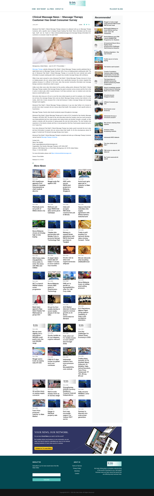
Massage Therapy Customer (49, 137)
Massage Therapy (37, 69)
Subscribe (46, 480)
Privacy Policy (77, 468)
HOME (34, 9)
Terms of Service (77, 466)
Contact (77, 474)
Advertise (77, 471)
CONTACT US (59, 9)
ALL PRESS (50, 9)
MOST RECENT (41, 9)
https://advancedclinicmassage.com (61, 153)
